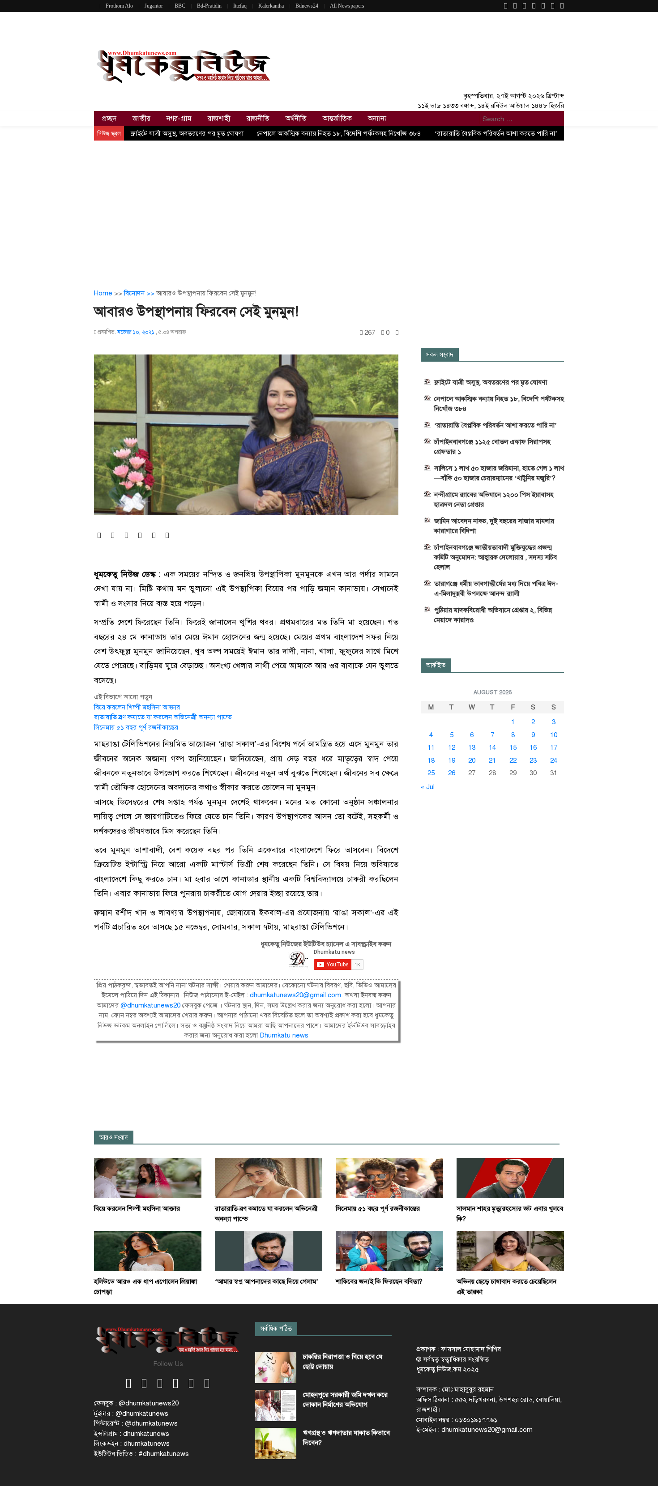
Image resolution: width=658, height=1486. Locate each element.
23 (533, 760)
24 (553, 760)
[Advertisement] (329, 207)
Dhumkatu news (284, 1035)
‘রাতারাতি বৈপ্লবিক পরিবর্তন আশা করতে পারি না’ (496, 133)
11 (431, 747)
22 (513, 760)
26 (451, 773)
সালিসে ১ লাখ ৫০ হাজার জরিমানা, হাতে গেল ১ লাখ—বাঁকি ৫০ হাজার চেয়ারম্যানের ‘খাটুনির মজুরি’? (499, 473)
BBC (180, 6)
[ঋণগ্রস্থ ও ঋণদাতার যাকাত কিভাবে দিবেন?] (275, 1443)
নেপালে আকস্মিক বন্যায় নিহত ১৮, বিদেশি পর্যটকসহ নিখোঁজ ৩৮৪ (339, 133)
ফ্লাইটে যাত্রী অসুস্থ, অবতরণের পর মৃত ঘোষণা (187, 133)
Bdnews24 (306, 6)
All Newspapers (347, 6)
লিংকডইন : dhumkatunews (132, 1443)
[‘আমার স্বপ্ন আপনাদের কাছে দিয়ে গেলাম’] (268, 1251)
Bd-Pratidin (209, 6)
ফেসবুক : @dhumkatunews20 (136, 1403)
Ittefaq (240, 6)
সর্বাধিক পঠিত (276, 1328)
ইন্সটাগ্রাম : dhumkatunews (131, 1434)
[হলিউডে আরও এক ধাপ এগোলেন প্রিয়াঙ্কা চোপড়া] (147, 1251)
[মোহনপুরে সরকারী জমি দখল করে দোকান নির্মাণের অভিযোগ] (275, 1405)
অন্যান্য (377, 118)
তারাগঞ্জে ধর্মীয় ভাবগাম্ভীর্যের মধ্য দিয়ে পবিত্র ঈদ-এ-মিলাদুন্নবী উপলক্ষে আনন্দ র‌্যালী (496, 589)
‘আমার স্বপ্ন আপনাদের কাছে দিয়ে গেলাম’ (266, 1281)
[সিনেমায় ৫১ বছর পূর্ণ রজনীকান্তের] (389, 1178)
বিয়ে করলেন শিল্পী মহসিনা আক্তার (137, 707)
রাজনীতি (258, 118)
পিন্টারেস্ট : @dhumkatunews (136, 1423)
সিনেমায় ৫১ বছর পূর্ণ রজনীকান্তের (136, 727)
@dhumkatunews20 (150, 1005)
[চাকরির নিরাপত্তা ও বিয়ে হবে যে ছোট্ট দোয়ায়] (275, 1367)
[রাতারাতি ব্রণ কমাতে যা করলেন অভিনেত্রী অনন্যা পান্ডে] (268, 1178)
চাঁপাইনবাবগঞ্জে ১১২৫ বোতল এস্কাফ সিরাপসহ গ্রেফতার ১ (492, 447)
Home (103, 293)
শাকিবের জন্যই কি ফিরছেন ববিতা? (379, 1281)
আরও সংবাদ (113, 1137)
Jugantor (154, 6)
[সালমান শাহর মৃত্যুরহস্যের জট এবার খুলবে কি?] (510, 1178)
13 (471, 747)
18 (431, 760)
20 (471, 760)
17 (553, 747)
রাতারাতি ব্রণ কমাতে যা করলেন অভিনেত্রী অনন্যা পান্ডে (163, 717)
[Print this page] (397, 332)
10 (553, 735)
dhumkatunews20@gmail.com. (297, 995)
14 (492, 747)
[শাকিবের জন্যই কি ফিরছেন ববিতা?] (389, 1251)
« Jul (428, 787)
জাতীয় (141, 118)
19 (451, 760)
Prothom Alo (119, 6)
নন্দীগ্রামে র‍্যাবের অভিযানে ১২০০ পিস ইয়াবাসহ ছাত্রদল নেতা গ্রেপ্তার (494, 499)
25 (431, 773)
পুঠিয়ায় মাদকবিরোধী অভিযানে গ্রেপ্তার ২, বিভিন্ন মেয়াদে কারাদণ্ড (493, 615)
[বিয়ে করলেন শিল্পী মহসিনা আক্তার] (147, 1178)
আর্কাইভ (436, 665)
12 (451, 747)
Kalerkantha (271, 6)
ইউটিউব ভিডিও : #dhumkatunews (141, 1454)
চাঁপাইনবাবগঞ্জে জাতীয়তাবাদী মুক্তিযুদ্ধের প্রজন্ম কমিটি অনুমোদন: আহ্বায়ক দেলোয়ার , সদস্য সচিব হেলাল (495, 557)
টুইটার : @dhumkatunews (131, 1413)
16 (533, 747)
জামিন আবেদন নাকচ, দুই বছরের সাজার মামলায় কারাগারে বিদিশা (494, 526)
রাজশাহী (219, 118)
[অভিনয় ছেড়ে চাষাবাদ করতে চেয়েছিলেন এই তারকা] (510, 1251)
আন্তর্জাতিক (337, 118)
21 (492, 760)
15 (513, 747)
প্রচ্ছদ (109, 118)
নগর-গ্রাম (179, 118)
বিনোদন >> (140, 293)
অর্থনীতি (296, 118)
